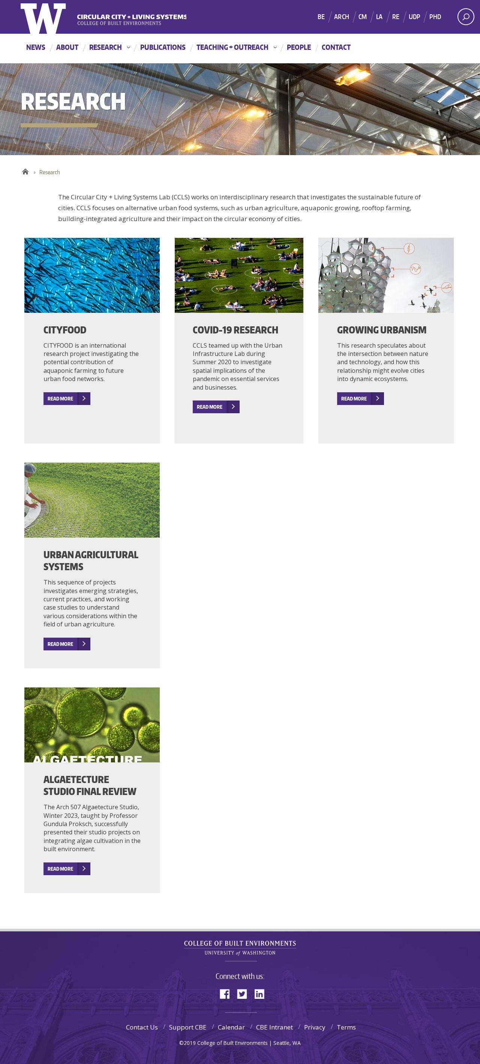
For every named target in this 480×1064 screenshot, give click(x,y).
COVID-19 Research (235, 330)
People (299, 47)
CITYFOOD (65, 330)
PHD (435, 16)
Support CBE (188, 1027)
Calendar (231, 1027)
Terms (346, 1027)
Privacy (315, 1027)
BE (321, 16)
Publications (163, 47)
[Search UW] (466, 16)
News (35, 47)
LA (379, 16)
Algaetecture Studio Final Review (90, 785)
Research (105, 47)
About (67, 47)
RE (395, 16)
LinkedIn (262, 993)
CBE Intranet (274, 1027)
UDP (414, 16)
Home (25, 170)
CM (362, 16)
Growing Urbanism (382, 330)
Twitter (245, 993)
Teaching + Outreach (232, 47)
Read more (209, 407)
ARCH (341, 16)
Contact (336, 47)
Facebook (228, 993)
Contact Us (142, 1027)
